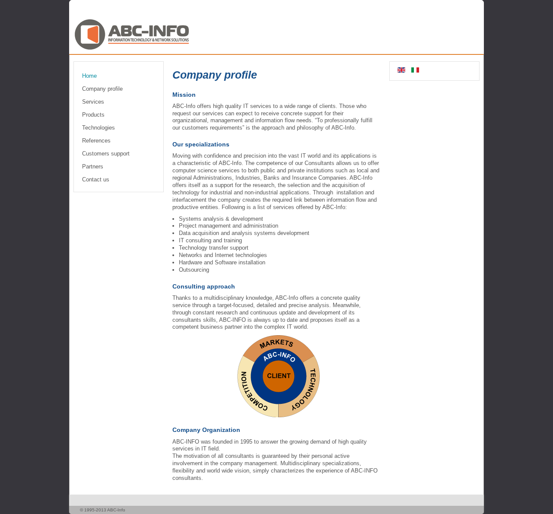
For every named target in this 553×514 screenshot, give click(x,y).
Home (89, 76)
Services (93, 101)
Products (93, 114)
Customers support (106, 153)
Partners (92, 166)
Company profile (102, 89)
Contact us (95, 179)
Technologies (98, 127)
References (96, 140)
